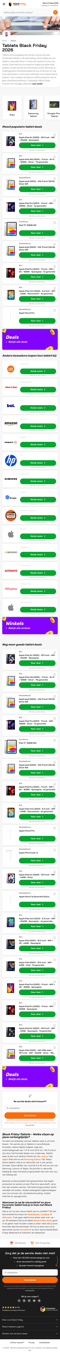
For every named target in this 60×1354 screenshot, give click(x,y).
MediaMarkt (26, 382)
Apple (23, 529)
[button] (8, 1307)
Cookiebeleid (44, 1342)
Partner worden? (17, 1342)
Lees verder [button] (37, 83)
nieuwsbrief (25, 1229)
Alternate (25, 565)
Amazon (24, 419)
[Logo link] (19, 1301)
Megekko (24, 547)
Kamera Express (28, 510)
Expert (23, 437)
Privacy (32, 1342)
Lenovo (44, 1156)
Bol (21, 400)
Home (4, 41)
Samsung (24, 474)
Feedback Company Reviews (13, 1310)
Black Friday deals (43, 1220)
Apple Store (26, 602)
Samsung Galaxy (32, 1159)
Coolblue (24, 364)
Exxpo (23, 492)
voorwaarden (30, 1125)
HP (21, 455)
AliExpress (25, 584)
